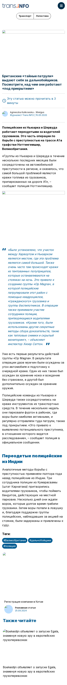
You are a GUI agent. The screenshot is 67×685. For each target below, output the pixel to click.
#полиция (10, 546)
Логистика (42, 16)
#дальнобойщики (40, 540)
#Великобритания (15, 540)
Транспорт (25, 16)
